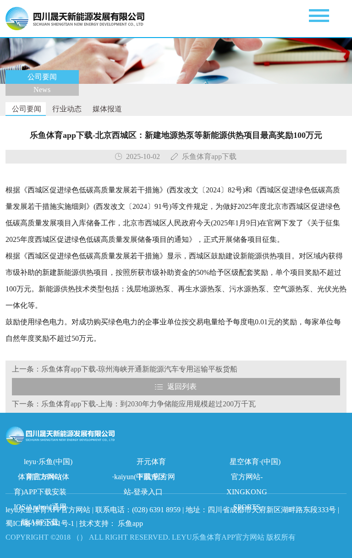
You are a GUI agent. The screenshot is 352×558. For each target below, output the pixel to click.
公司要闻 (25, 109)
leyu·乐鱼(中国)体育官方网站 (45, 463)
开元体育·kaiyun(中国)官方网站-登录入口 (143, 463)
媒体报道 (106, 109)
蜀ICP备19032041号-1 (40, 523)
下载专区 (151, 477)
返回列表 (182, 386)
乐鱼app (130, 523)
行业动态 (66, 109)
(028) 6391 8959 (157, 510)
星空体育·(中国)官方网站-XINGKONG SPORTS (253, 463)
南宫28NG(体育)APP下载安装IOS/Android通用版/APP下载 (42, 478)
